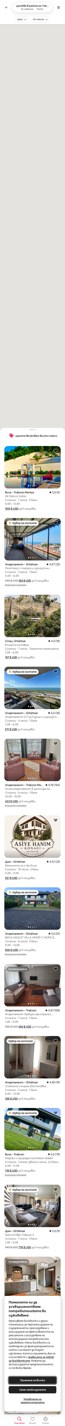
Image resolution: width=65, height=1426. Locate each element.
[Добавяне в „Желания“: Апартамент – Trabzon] (55, 969)
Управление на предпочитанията (33, 1401)
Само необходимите (32, 1389)
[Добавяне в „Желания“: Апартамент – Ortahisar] (55, 523)
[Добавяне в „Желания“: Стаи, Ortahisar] (55, 599)
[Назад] (6, 7)
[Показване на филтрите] (58, 7)
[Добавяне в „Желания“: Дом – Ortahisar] (55, 820)
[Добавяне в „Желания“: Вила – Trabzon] (55, 1113)
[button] (11, 508)
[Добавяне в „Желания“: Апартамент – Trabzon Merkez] (55, 743)
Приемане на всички (32, 1380)
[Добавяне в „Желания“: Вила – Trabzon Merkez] (55, 451)
